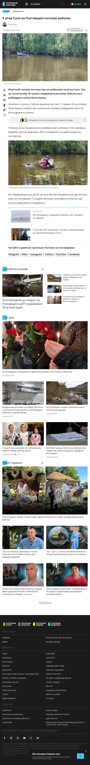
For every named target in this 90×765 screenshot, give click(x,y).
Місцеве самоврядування (58, 678)
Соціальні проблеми (56, 690)
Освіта (49, 662)
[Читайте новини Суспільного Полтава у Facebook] (4, 738)
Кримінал (7, 658)
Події (4, 654)
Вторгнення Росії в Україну (59, 638)
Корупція (50, 654)
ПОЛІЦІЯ (6, 11)
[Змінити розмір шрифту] (86, 30)
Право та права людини (14, 678)
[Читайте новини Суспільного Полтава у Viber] (31, 738)
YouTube (61, 254)
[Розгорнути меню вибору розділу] (26, 4)
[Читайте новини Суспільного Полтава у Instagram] (17, 738)
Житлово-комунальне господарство (20, 674)
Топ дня (50, 698)
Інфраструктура (53, 674)
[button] (4, 90)
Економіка (7, 662)
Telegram (13, 254)
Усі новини (35, 4)
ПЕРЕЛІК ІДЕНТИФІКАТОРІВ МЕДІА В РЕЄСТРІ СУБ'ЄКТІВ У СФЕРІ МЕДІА (65, 723)
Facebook (74, 254)
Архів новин (52, 710)
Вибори (6, 666)
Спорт (5, 694)
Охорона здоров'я (55, 670)
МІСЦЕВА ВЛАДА (53, 642)
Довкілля (6, 670)
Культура (50, 658)
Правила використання (57, 714)
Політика (6, 686)
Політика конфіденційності (16, 718)
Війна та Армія (53, 694)
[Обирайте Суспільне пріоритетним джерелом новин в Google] (4, 115)
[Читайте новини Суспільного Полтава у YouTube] (24, 738)
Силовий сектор (17, 11)
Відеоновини (8, 698)
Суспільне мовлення (12, 714)
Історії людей (52, 682)
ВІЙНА (5, 642)
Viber (25, 254)
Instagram (36, 254)
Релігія (49, 686)
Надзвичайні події (55, 666)
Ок (80, 756)
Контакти (7, 710)
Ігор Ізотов (12, 24)
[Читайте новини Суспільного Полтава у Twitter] (11, 738)
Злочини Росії (9, 690)
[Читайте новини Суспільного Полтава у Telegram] (37, 738)
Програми (7, 722)
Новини (6, 638)
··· (63, 4)
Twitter (49, 254)
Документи (51, 718)
